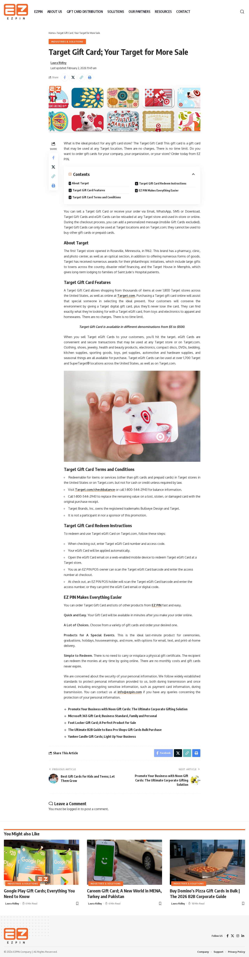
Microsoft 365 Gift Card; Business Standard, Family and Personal (112, 716)
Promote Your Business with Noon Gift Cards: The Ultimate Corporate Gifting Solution (128, 709)
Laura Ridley (58, 62)
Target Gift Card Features (89, 190)
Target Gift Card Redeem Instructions (162, 183)
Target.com (126, 296)
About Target (80, 183)
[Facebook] (228, 936)
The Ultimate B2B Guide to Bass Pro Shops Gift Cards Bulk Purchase (115, 730)
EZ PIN (156, 605)
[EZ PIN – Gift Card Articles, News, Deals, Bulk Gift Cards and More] (16, 936)
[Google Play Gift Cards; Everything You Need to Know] (41, 862)
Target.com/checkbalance (95, 490)
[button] (242, 11)
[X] (232, 936)
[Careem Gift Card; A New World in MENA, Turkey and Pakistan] (124, 862)
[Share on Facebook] (64, 77)
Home (52, 32)
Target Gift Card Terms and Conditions (96, 197)
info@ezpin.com (130, 692)
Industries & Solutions (67, 41)
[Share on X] (73, 77)
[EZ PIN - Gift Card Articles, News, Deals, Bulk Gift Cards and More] (16, 11)
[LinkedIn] (242, 936)
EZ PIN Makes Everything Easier (159, 190)
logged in (73, 809)
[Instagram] (237, 936)
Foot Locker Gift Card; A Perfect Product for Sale (102, 723)
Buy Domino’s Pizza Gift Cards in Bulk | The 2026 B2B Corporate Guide (205, 893)
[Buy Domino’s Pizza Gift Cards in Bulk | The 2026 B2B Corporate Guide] (207, 862)
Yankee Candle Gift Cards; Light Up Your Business (102, 736)
